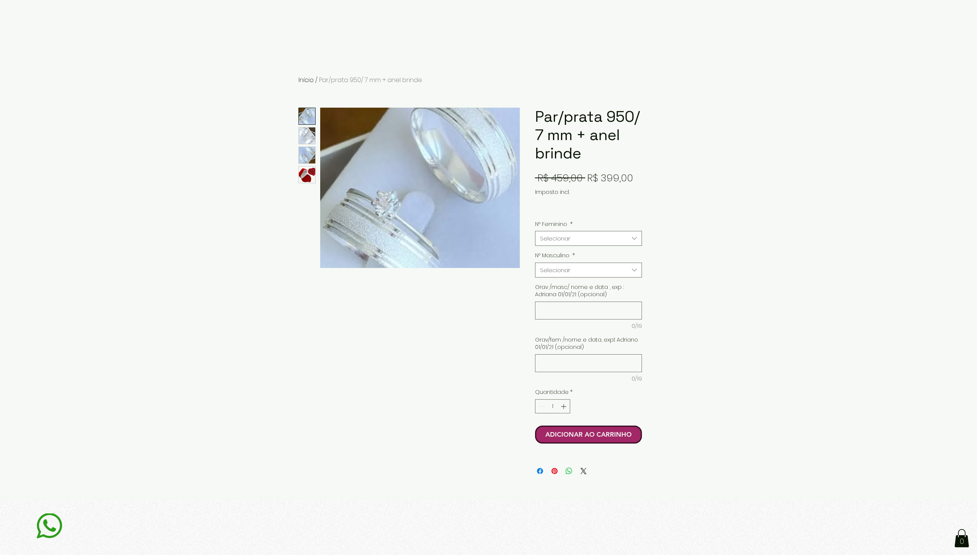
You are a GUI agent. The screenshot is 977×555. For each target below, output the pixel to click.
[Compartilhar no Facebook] (540, 471)
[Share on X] (583, 471)
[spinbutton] (552, 406)
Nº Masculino (555, 255)
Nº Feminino (553, 224)
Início (306, 80)
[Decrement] (541, 406)
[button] (961, 538)
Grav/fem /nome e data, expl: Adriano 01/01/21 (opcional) (586, 343)
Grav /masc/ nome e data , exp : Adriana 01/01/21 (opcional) (579, 291)
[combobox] (588, 238)
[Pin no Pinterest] (554, 471)
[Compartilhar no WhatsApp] (569, 471)
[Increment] (564, 406)
